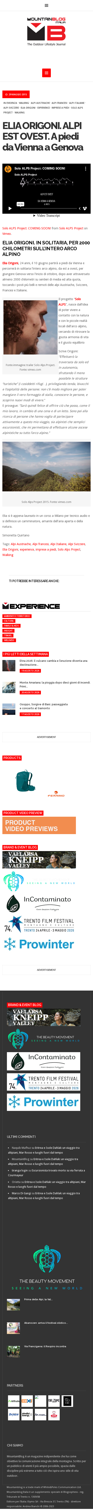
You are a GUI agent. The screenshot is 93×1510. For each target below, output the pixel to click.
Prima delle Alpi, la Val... (38, 1299)
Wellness (9, 640)
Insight (8, 630)
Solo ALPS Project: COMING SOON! (26, 228)
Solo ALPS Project (71, 228)
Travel (8, 635)
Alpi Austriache (40, 102)
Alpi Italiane (76, 102)
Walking (24, 102)
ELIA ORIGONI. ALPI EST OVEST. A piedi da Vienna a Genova (42, 136)
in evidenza (10, 102)
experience (43, 107)
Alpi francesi (59, 102)
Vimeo (6, 233)
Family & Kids (11, 625)
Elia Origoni (28, 107)
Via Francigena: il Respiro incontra (45, 1346)
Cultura (9, 620)
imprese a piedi (60, 107)
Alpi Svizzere (11, 107)
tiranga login (20, 1170)
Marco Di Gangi (21, 1193)
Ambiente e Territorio (17, 616)
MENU (46, 5)
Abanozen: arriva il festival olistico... (46, 1323)
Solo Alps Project (69, 549)
